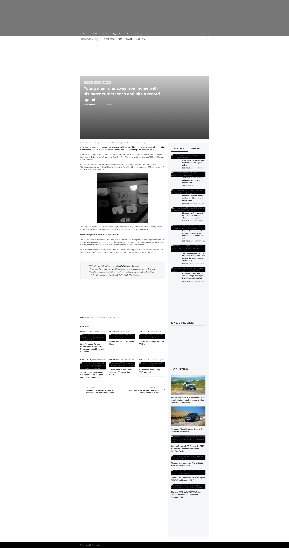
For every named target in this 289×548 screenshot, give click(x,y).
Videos (148, 34)
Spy (114, 34)
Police (120, 165)
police (116, 317)
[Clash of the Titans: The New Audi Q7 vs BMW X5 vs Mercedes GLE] (188, 472)
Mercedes (109, 39)
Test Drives (106, 34)
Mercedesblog (86, 332)
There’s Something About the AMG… (151, 343)
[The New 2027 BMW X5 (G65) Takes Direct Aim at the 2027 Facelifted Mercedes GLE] (188, 486)
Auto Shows (95, 34)
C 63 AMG (97, 82)
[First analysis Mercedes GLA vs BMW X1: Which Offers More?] (188, 457)
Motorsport (130, 34)
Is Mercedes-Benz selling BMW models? (149, 371)
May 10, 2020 (134, 275)
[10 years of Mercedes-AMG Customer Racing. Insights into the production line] (93, 365)
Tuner (155, 34)
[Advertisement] (144, 16)
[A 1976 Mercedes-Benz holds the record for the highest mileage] (188, 156)
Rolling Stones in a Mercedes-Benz (122, 343)
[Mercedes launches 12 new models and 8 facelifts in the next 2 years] (188, 192)
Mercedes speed (107, 317)
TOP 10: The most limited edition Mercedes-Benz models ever (192, 180)
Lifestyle (140, 34)
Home (82, 143)
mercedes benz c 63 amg (93, 317)
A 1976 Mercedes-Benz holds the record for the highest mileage (193, 162)
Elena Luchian (89, 104)
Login (207, 34)
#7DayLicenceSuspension (99, 272)
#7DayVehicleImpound (119, 272)
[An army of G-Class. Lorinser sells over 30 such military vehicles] (122, 364)
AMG (120, 39)
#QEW (102, 265)
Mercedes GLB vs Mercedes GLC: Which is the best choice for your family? (193, 215)
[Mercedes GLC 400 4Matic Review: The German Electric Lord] (188, 416)
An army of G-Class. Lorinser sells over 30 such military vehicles (121, 372)
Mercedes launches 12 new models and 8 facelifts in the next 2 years (193, 198)
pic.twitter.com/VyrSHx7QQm (141, 272)
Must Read (196, 148)
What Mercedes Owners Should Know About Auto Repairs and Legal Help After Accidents (92, 348)
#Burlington (110, 265)
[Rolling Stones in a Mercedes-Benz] (122, 336)
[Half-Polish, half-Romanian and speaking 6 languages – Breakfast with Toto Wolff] (188, 270)
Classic (121, 34)
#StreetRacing (120, 268)
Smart (129, 39)
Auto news (85, 34)
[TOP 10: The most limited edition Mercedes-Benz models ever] (188, 174)
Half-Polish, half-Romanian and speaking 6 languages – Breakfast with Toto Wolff (193, 275)
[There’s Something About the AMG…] (152, 336)
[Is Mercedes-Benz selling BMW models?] (152, 364)
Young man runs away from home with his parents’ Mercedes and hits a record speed (121, 143)
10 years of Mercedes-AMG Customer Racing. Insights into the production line (91, 374)
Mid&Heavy (141, 39)
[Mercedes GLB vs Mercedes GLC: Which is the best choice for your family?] (188, 209)
